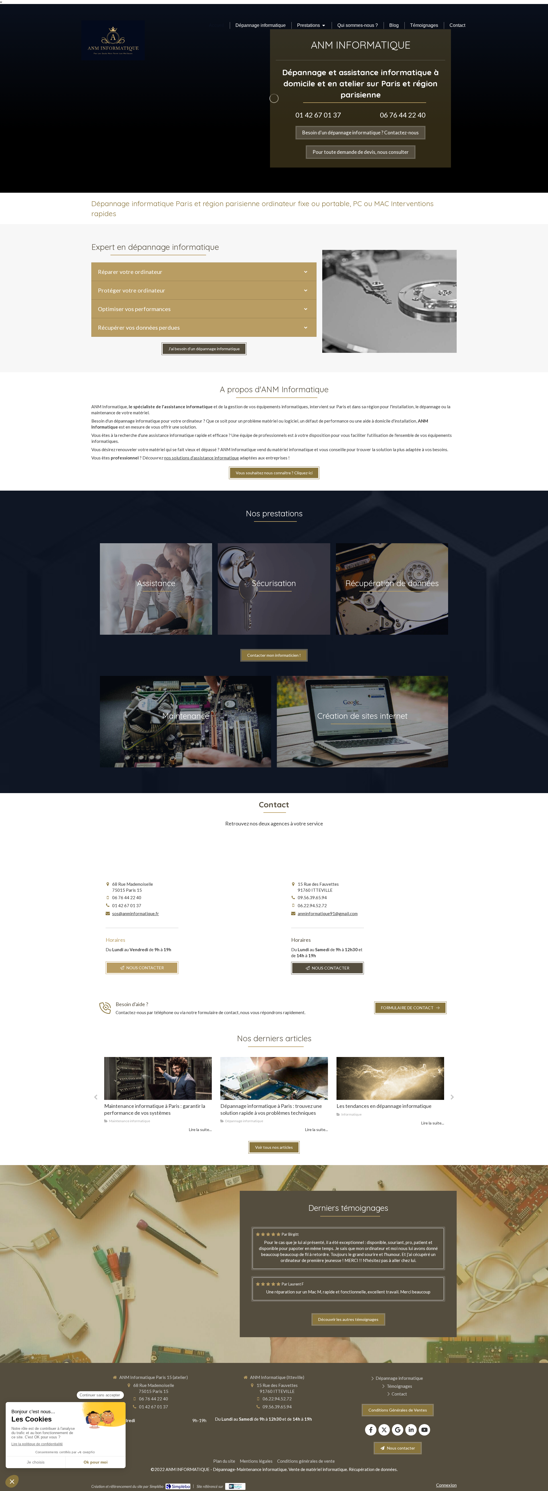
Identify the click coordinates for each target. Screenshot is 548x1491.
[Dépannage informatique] (158, 1078)
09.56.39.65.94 (312, 897)
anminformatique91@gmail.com (328, 913)
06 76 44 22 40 (403, 115)
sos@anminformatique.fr (135, 913)
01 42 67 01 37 (318, 115)
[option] (158, 1095)
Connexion (446, 1485)
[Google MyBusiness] (397, 1430)
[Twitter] (384, 1430)
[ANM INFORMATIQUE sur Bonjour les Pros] (235, 1486)
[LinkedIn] (411, 1430)
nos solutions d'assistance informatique (201, 457)
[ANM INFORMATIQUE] (113, 58)
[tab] (204, 271)
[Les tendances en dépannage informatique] (274, 1078)
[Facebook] (370, 1430)
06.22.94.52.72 (312, 905)
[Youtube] (424, 1430)
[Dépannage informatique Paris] (390, 1078)
